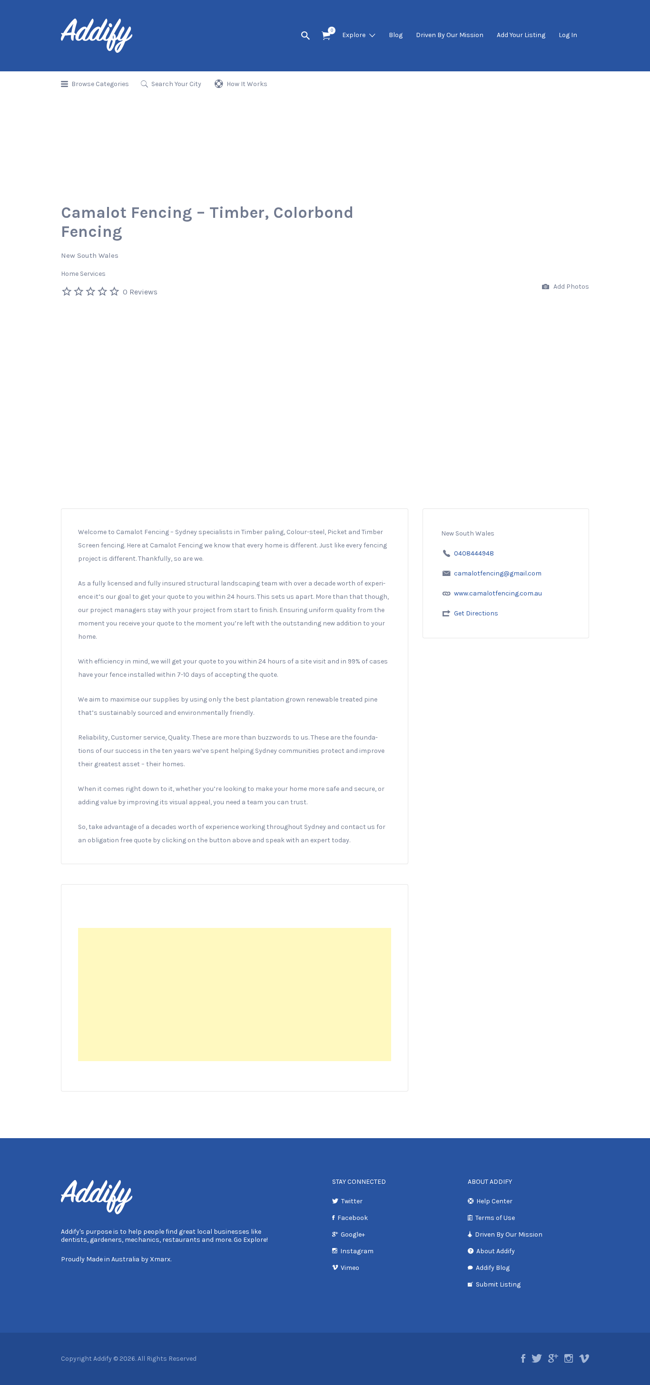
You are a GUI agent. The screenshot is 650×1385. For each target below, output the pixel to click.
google (553, 1358)
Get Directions (476, 613)
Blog (396, 35)
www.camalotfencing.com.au (498, 593)
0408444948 (474, 553)
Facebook (352, 1218)
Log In (568, 35)
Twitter (352, 1201)
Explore (353, 35)
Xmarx (160, 1259)
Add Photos (570, 287)
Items (326, 36)
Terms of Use (495, 1218)
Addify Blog (493, 1268)
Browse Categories (100, 84)
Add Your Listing (521, 35)
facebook (523, 1358)
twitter (537, 1358)
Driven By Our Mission (449, 35)
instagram (568, 1358)
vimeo (584, 1358)
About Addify (495, 1251)
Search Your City (176, 84)
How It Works (247, 84)
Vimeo (350, 1268)
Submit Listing (498, 1284)
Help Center (494, 1201)
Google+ (353, 1234)
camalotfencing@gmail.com (498, 573)
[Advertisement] (325, 437)
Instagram (357, 1251)
